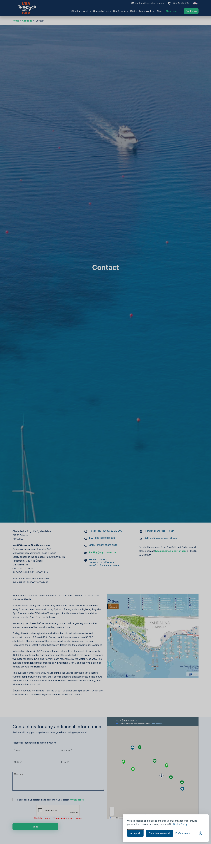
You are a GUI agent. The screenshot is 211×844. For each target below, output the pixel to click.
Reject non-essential (159, 833)
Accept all (135, 833)
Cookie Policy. (180, 824)
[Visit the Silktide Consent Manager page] (200, 833)
